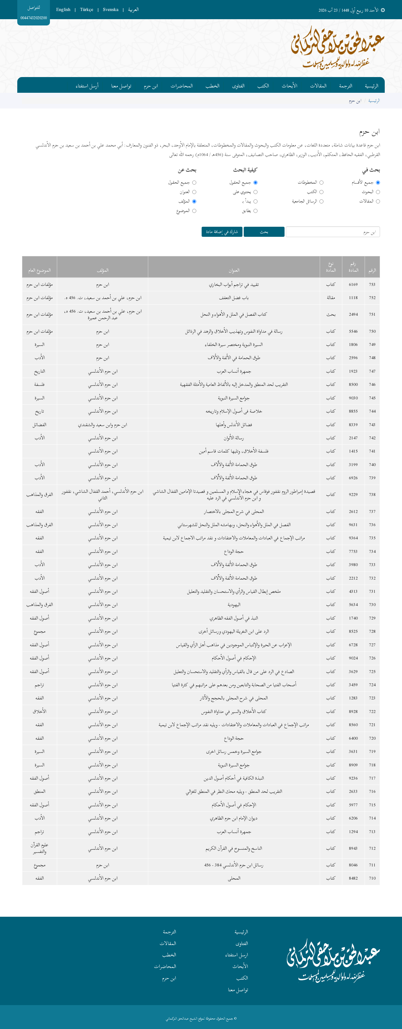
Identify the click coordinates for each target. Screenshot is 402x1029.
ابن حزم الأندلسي (102, 371)
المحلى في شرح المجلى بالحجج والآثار (234, 698)
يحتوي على (242, 192)
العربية (133, 9)
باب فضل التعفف (234, 297)
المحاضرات (182, 85)
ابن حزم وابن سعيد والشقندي (102, 424)
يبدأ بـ (246, 201)
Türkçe (86, 9)
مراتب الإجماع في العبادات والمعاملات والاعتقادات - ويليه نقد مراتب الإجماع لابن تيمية (234, 724)
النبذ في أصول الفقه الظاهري (234, 618)
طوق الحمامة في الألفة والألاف (234, 357)
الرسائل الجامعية (304, 201)
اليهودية (234, 604)
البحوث (368, 192)
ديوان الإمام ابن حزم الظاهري (234, 818)
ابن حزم (151, 85)
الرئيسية (371, 85)
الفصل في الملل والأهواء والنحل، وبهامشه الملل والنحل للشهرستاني (234, 524)
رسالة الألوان (234, 437)
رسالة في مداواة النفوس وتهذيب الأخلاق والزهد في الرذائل (234, 331)
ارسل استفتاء (236, 955)
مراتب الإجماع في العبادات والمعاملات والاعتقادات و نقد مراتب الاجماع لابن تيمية (234, 537)
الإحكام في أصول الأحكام (234, 658)
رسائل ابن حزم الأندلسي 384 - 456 (233, 865)
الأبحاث (289, 85)
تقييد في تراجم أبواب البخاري (234, 284)
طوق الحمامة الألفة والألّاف (234, 464)
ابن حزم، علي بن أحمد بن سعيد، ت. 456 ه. (102, 297)
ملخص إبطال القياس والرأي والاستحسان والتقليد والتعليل (234, 591)
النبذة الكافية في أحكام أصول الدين (234, 778)
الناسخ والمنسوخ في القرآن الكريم (234, 848)
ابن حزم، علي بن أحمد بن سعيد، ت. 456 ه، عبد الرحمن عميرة (103, 314)
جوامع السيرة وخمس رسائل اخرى (234, 751)
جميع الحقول (240, 182)
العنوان (185, 192)
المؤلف (184, 201)
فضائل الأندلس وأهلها (234, 424)
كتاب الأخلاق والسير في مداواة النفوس (234, 711)
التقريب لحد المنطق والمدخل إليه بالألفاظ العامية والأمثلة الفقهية (234, 384)
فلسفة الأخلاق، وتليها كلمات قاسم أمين (234, 451)
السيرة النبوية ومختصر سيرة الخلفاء (234, 344)
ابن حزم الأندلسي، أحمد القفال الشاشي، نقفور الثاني (102, 495)
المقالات (318, 85)
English (63, 9)
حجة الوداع (234, 551)
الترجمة (345, 85)
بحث (264, 231)
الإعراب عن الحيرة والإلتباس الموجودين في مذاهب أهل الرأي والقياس (233, 644)
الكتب (263, 85)
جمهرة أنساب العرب (234, 371)
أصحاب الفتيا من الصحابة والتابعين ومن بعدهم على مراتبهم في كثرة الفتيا (234, 684)
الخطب (212, 85)
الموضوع (183, 211)
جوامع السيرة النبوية (234, 398)
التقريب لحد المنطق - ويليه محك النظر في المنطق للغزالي (234, 791)
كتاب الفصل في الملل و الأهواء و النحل (234, 314)
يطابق (246, 211)
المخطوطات (307, 182)
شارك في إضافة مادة (222, 231)
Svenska (110, 9)
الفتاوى (238, 85)
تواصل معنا (121, 85)
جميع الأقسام (363, 182)
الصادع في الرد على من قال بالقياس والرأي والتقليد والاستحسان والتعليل (234, 671)
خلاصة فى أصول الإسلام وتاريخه (234, 411)
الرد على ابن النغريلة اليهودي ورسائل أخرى (234, 631)
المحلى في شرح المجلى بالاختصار (234, 511)
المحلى (234, 878)
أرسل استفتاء (87, 85)
